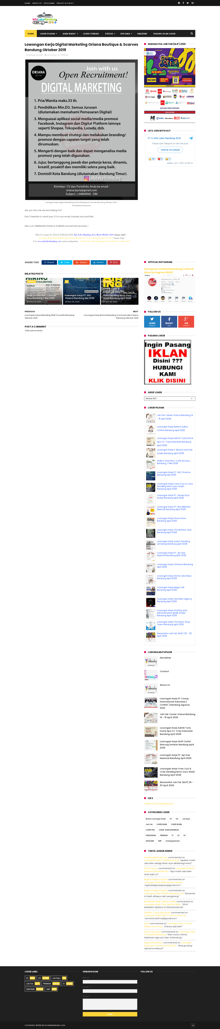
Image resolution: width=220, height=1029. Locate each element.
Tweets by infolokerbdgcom (158, 803)
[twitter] (188, 3)
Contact (164, 671)
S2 (178, 835)
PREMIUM (64, 55)
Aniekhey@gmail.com (155, 857)
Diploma (125, 33)
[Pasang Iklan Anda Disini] (167, 383)
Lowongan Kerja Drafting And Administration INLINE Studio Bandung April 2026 (172, 613)
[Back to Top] (193, 1025)
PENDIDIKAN (151, 835)
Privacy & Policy (65, 3)
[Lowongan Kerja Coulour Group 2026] (169, 122)
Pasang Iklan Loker (164, 33)
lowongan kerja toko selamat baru (162, 904)
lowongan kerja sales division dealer (163, 882)
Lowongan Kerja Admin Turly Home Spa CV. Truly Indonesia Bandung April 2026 (175, 442)
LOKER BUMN (176, 824)
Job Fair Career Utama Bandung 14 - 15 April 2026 (177, 716)
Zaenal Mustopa (152, 931)
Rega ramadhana (153, 942)
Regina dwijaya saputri (156, 879)
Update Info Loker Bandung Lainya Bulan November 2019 (105, 241)
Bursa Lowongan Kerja (156, 819)
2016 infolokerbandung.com (51, 1025)
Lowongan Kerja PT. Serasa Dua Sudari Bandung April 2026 (173, 496)
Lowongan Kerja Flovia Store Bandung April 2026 (171, 519)
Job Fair (149, 824)
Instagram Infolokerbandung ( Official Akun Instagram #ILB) (169, 270)
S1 (172, 835)
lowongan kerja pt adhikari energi (161, 860)
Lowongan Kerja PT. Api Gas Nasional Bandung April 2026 (171, 554)
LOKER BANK (162, 824)
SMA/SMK (142, 33)
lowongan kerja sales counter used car (165, 915)
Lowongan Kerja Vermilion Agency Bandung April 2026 (174, 600)
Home (27, 3)
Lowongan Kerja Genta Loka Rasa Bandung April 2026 (174, 577)
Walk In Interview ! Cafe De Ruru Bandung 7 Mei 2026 (41, 297)
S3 (184, 835)
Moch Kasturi (151, 868)
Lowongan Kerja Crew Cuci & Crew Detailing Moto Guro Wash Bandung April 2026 (119, 295)
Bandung (51, 55)
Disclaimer (49, 3)
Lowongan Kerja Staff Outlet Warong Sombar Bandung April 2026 (177, 744)
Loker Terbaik (91, 33)
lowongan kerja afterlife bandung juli (163, 893)
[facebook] (183, 3)
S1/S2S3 (109, 33)
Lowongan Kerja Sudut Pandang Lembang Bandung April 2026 (173, 542)
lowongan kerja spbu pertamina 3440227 (167, 944)
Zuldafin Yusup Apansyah (157, 912)
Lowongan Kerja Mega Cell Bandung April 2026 (170, 588)
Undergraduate (173, 841)
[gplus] (193, 3)
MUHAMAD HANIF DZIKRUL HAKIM (160, 901)
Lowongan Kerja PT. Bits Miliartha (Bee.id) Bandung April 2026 (174, 508)
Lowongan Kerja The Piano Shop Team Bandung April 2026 (173, 623)
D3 (58, 55)
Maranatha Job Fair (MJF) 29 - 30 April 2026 (174, 634)
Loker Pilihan (47, 33)
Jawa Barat (69, 33)
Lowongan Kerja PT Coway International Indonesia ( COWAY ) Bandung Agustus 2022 (175, 703)
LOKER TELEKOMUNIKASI (169, 830)
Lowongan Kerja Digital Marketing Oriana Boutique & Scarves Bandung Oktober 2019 (76, 237)
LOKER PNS (150, 830)
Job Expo (186, 819)
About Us (37, 3)
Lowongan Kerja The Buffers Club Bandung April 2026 (174, 531)
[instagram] (179, 3)
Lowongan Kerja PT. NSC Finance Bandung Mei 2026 (79, 297)
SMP (160, 841)
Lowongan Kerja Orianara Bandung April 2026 (175, 565)
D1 (171, 819)
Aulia (146, 923)
